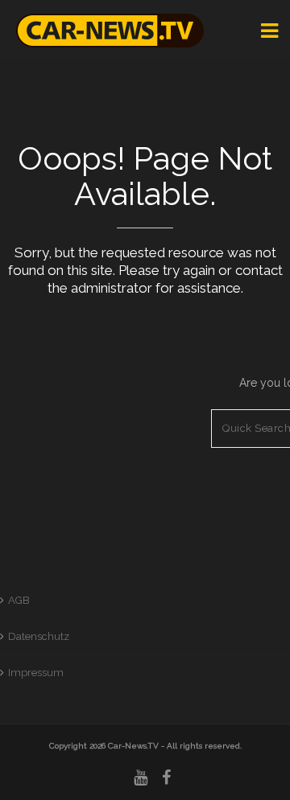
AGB (19, 600)
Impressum (36, 673)
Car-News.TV (133, 745)
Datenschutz (38, 636)
